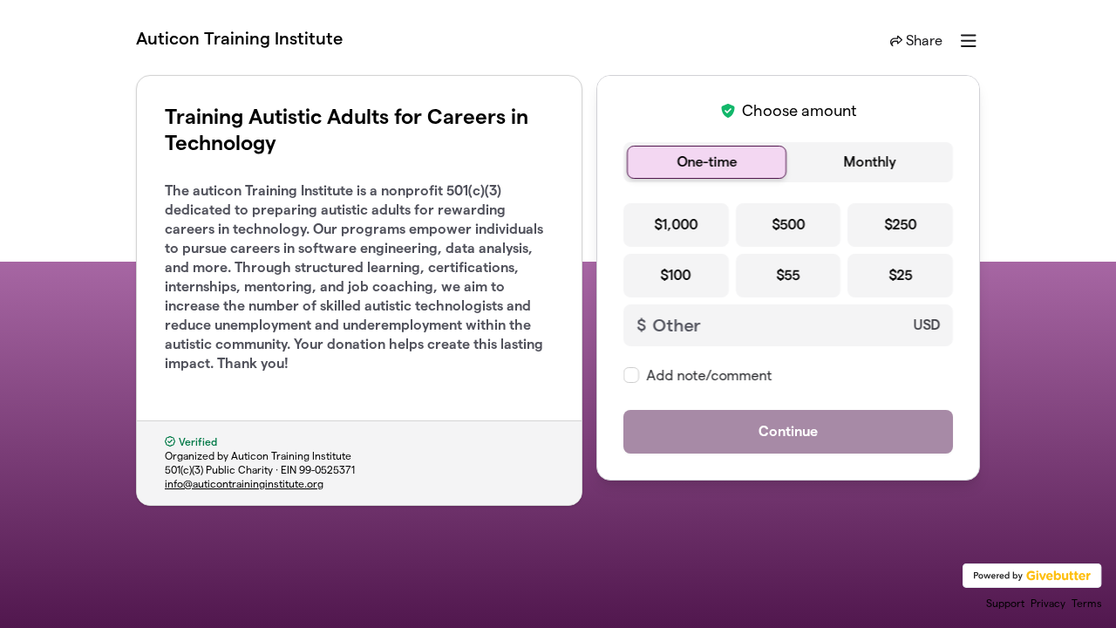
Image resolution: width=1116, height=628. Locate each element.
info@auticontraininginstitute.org (244, 483)
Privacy (1048, 603)
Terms (1087, 603)
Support (1005, 603)
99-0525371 (327, 469)
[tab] (707, 162)
